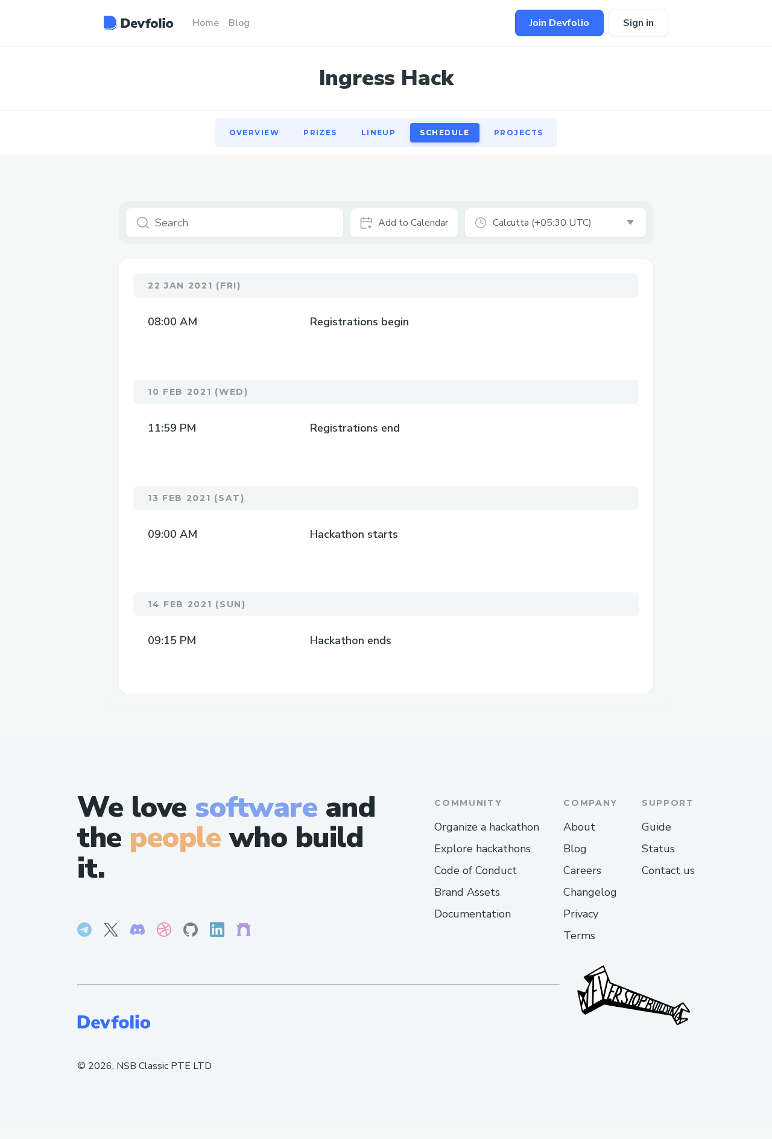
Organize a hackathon (486, 827)
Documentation (472, 914)
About (579, 827)
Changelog (590, 892)
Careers (582, 870)
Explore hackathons (482, 848)
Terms (579, 935)
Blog (575, 848)
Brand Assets (467, 892)
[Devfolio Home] (138, 23)
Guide (656, 827)
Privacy (580, 914)
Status (658, 848)
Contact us (668, 870)
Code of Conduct (475, 870)
